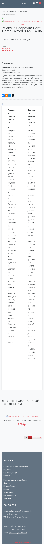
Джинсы (7, 483)
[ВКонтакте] (3, 95)
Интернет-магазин (9, 11)
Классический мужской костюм (16, 466)
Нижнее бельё (9, 486)
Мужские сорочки (9, 15)
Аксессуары (8, 492)
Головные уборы (10, 495)
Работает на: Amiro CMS (22, 543)
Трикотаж (7, 498)
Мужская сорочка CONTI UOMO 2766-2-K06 (22, 420)
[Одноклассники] (6, 95)
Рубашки (23, 11)
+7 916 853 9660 (19, 529)
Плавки (6, 489)
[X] (13, 95)
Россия (18, 72)
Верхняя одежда (10, 473)
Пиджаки (7, 470)
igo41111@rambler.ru (18, 532)
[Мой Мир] (9, 95)
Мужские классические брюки (15, 480)
